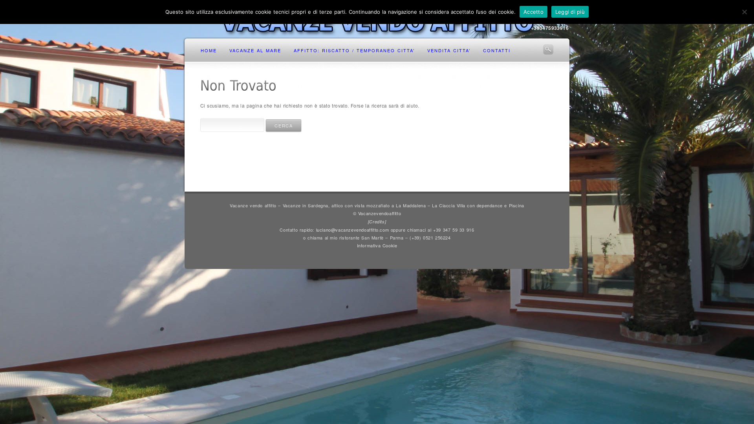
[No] (744, 12)
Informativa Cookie (377, 245)
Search (548, 49)
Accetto (533, 12)
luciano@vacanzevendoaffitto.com (352, 230)
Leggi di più (570, 12)
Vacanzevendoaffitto (379, 213)
